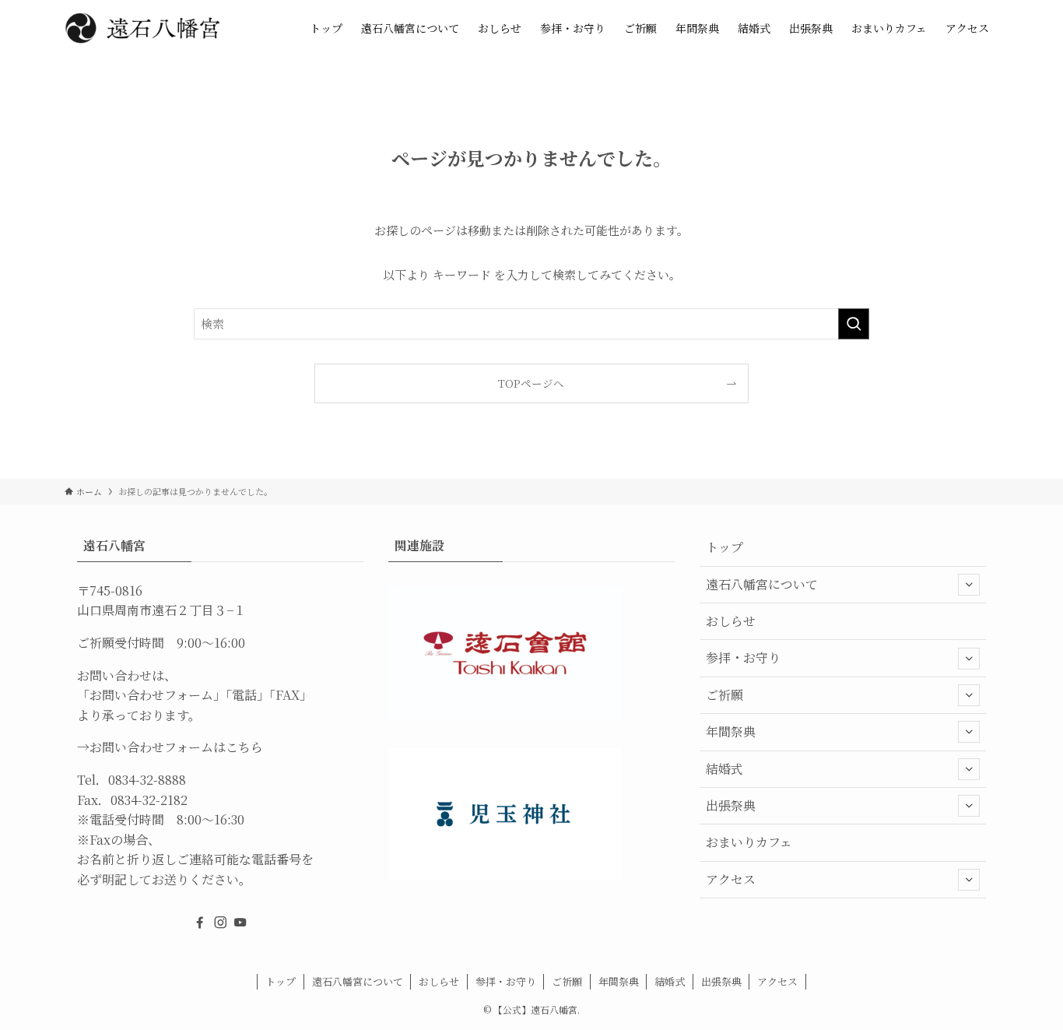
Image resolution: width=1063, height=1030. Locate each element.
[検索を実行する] (853, 323)
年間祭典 (731, 731)
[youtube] (240, 922)
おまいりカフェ (749, 842)
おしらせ (731, 621)
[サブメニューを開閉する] (969, 585)
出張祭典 (731, 805)
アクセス (731, 879)
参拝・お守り (743, 657)
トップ (724, 547)
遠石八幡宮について (762, 584)
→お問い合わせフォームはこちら (170, 747)
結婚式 (724, 769)
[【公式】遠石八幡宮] (142, 28)
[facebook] (200, 922)
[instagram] (220, 922)
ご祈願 (724, 695)
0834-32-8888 (147, 780)
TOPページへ (531, 383)
